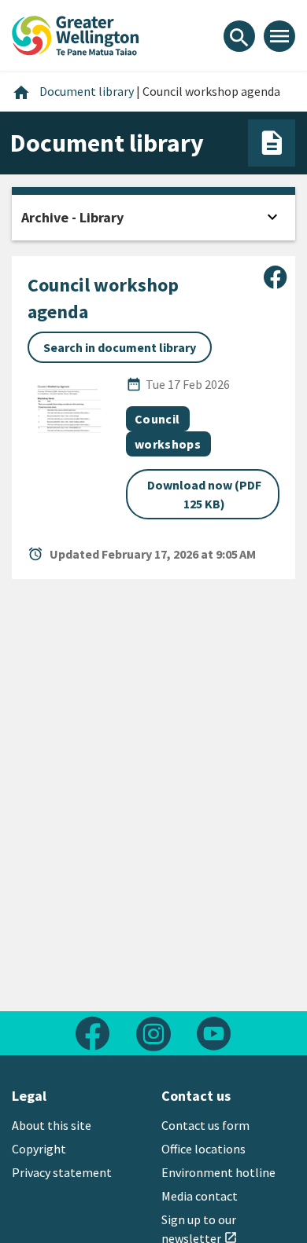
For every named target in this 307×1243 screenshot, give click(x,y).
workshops (168, 444)
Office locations (203, 1149)
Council (157, 419)
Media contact (199, 1196)
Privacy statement (62, 1172)
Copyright (39, 1149)
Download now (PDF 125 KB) (204, 494)
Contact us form (205, 1125)
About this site (51, 1125)
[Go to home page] (75, 34)
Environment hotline (218, 1172)
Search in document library (119, 347)
